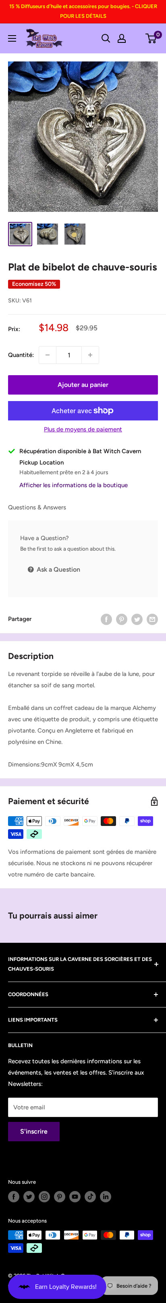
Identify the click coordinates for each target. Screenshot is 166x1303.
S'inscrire (34, 1131)
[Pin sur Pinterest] (121, 619)
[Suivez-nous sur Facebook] (13, 1196)
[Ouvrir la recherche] (106, 38)
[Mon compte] (122, 38)
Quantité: (21, 355)
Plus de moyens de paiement (83, 429)
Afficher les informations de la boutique (73, 485)
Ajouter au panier (83, 385)
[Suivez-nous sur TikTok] (90, 1196)
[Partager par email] (152, 619)
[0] (151, 38)
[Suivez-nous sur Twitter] (29, 1196)
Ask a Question (57, 569)
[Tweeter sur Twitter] (137, 619)
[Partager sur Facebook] (106, 619)
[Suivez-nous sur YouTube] (75, 1196)
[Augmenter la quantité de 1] (90, 354)
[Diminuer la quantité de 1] (47, 354)
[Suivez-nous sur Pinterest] (59, 1196)
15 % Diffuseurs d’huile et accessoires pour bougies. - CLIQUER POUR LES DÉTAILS (83, 11)
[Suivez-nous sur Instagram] (44, 1196)
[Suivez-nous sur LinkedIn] (105, 1196)
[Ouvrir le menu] (12, 38)
